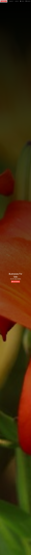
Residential (28, 1)
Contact (22, 1)
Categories (11, 1)
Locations (16, 1)
